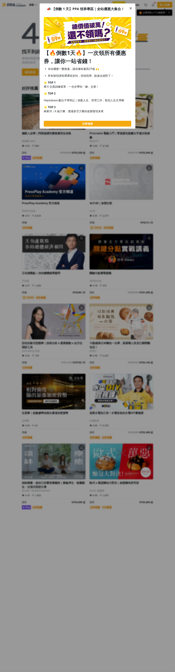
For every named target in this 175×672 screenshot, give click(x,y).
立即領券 (87, 124)
